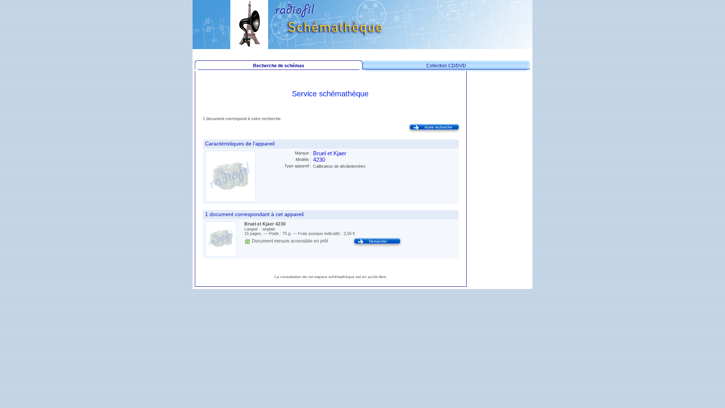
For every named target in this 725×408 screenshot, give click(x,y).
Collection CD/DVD (446, 65)
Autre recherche (438, 127)
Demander (378, 241)
